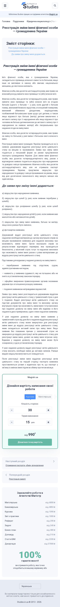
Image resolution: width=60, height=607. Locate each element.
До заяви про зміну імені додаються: (28, 54)
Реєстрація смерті (17, 479)
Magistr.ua (53, 14)
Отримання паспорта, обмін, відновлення (25, 465)
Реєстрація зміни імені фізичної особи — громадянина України (26, 49)
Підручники (18, 21)
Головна (6, 21)
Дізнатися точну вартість (30, 442)
